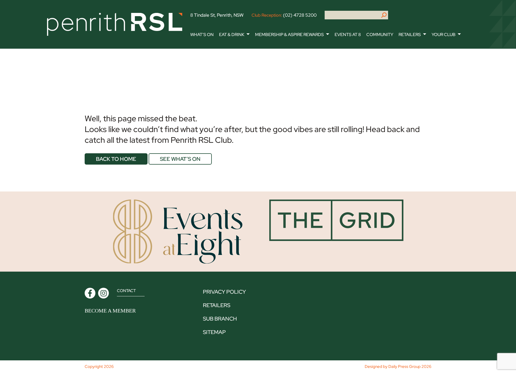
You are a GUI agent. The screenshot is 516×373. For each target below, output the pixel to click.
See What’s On (180, 158)
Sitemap (214, 332)
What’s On (202, 34)
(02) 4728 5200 (300, 15)
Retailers (410, 34)
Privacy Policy (224, 291)
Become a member (110, 311)
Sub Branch (220, 318)
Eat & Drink (231, 34)
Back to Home (116, 158)
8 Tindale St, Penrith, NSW (216, 15)
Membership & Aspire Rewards (289, 34)
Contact (126, 290)
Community (379, 34)
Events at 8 (348, 34)
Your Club (444, 34)
